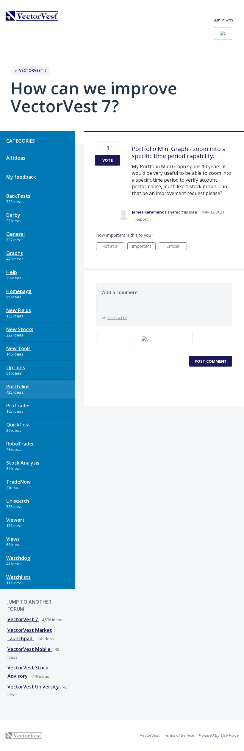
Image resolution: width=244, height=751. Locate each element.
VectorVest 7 (23, 619)
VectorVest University (33, 686)
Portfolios (17, 386)
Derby (13, 215)
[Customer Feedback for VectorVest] (32, 16)
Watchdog (18, 558)
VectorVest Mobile (29, 649)
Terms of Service (179, 735)
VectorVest (149, 735)
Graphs (14, 253)
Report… (143, 219)
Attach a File (117, 317)
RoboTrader (20, 443)
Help (11, 272)
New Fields (18, 310)
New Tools (18, 348)
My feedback (21, 177)
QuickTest (18, 424)
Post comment (211, 361)
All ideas (15, 158)
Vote (107, 160)
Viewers (15, 520)
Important (144, 246)
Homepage (19, 291)
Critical (176, 246)
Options (15, 367)
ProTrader (18, 405)
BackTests (18, 196)
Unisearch (17, 501)
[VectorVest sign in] (223, 33)
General (15, 234)
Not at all (112, 246)
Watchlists (18, 577)
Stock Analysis (22, 462)
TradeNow (18, 482)
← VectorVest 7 (30, 70)
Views (13, 539)
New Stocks (19, 329)
